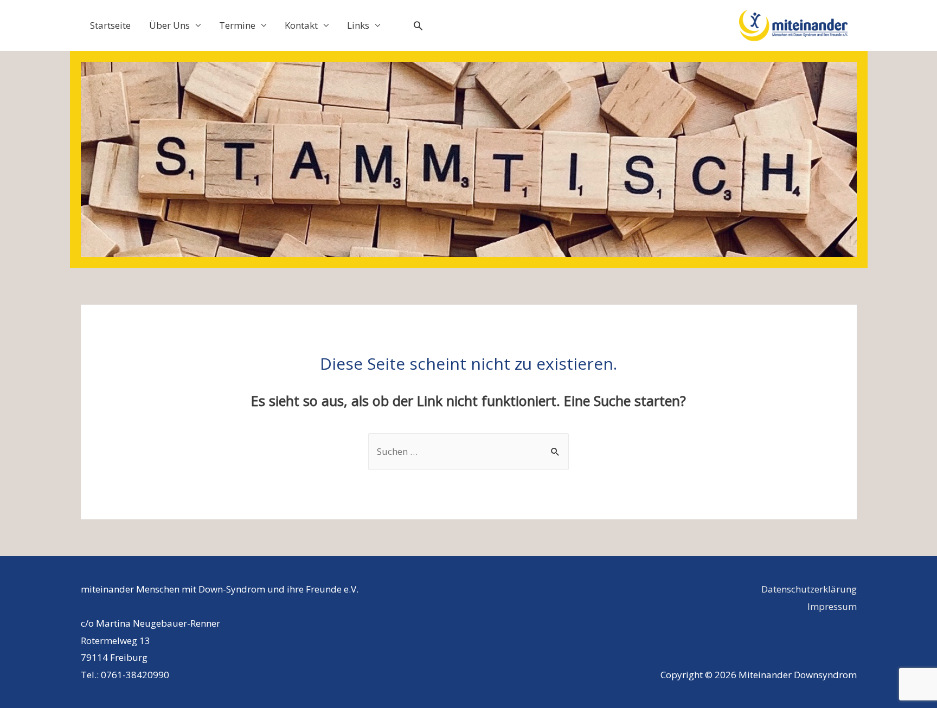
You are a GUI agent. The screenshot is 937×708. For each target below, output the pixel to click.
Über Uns (169, 25)
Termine (237, 25)
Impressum (832, 606)
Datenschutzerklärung (809, 589)
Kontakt (301, 25)
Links (358, 25)
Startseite (110, 25)
